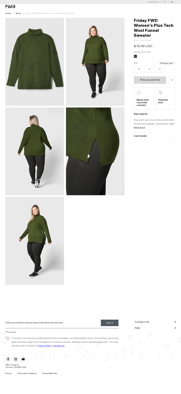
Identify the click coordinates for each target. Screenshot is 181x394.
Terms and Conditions (27, 373)
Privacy (8, 373)
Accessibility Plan (49, 373)
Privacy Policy (44, 346)
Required (10, 332)
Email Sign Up (153, 2)
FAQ (164, 2)
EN (172, 2)
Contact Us (59, 346)
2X (159, 69)
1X (149, 69)
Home (8, 13)
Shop (18, 13)
